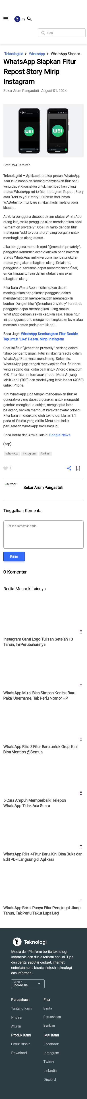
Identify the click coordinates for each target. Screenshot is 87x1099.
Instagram (51, 1053)
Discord (50, 1079)
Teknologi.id (13, 54)
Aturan (16, 1026)
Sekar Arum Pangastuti (21, 91)
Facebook (51, 1044)
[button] (5, 18)
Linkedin (50, 1071)
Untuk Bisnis (21, 1044)
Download (19, 1053)
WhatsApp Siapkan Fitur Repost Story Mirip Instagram (67, 54)
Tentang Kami (21, 1008)
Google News (59, 435)
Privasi (16, 1017)
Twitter (49, 1062)
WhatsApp (37, 54)
